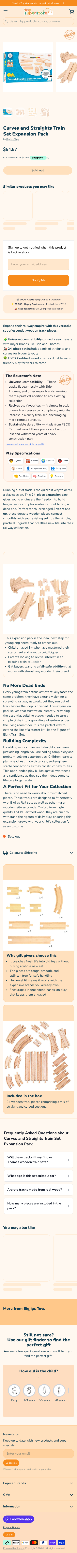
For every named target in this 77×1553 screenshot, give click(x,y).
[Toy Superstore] (38, 12)
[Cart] (70, 12)
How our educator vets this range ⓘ (25, 444)
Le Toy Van (23, 3)
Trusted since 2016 (56, 304)
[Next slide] (63, 3)
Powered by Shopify (13, 1548)
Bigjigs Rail (18, 802)
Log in (9, 1534)
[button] (37, 170)
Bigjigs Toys (12, 139)
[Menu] (7, 12)
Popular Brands (11, 1527)
